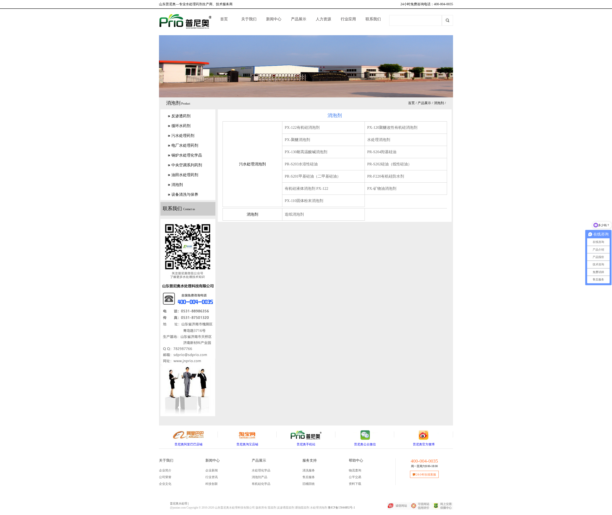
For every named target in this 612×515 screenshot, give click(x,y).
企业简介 (165, 470)
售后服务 (308, 477)
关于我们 (249, 19)
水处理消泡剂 (378, 140)
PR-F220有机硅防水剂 (385, 176)
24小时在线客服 (426, 474)
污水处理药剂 (182, 136)
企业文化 (165, 484)
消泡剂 (439, 103)
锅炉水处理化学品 (186, 155)
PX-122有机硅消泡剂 (302, 127)
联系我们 (373, 19)
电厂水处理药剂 (184, 145)
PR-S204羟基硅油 (381, 152)
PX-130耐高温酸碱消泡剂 (306, 152)
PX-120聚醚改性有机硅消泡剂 (392, 127)
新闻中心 (273, 19)
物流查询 (355, 470)
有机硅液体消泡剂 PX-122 (306, 188)
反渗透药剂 (181, 116)
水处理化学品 (261, 470)
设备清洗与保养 (184, 194)
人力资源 (323, 19)
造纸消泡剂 (294, 214)
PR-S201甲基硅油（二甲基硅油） (313, 176)
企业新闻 (211, 470)
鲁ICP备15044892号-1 (341, 507)
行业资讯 (211, 477)
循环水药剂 (181, 126)
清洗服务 (308, 470)
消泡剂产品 (259, 477)
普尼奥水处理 (178, 503)
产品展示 (298, 19)
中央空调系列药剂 (186, 165)
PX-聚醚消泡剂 (297, 140)
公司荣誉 (165, 477)
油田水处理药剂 (184, 175)
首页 (224, 19)
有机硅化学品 (261, 484)
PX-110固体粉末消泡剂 (304, 201)
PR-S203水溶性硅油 (301, 164)
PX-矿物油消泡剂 (381, 188)
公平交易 (355, 477)
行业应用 (348, 19)
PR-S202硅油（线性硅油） (389, 164)
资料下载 (355, 484)
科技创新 (211, 484)
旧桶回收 (308, 484)
